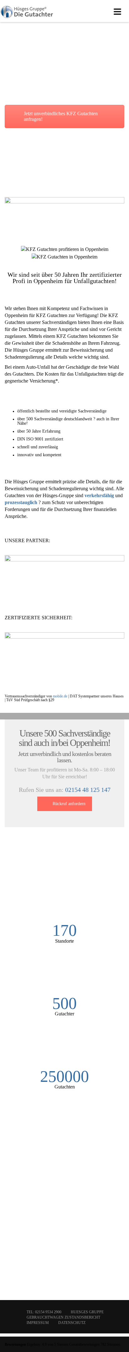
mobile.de (60, 696)
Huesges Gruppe (87, 1312)
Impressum (38, 1323)
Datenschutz (71, 1323)
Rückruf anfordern (69, 803)
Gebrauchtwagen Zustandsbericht (63, 1317)
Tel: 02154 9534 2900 (44, 1312)
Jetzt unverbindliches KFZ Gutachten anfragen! (61, 116)
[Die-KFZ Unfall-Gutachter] (27, 11)
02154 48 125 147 (88, 789)
